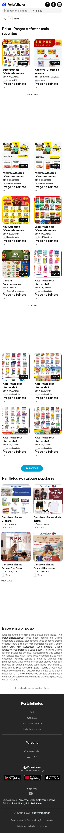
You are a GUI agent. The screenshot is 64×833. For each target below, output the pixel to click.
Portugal (22, 803)
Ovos (54, 667)
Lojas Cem (8, 646)
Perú (14, 803)
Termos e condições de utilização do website (32, 820)
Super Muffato (44, 646)
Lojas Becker (36, 649)
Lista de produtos (32, 729)
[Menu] (59, 4)
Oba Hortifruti (20, 649)
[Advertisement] (32, 117)
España (51, 799)
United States (35, 803)
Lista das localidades (32, 723)
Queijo (36, 667)
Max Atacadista (25, 646)
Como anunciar (32, 751)
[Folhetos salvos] (47, 4)
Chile (32, 799)
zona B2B (32, 757)
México (7, 803)
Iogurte (44, 667)
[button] (53, 4)
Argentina (23, 799)
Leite (18, 667)
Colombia (41, 799)
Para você (32, 468)
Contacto (32, 717)
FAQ (32, 712)
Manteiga (27, 667)
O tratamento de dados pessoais (32, 826)
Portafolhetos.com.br (13, 637)
